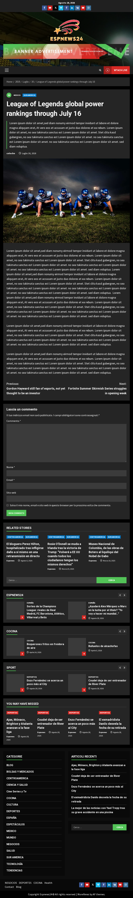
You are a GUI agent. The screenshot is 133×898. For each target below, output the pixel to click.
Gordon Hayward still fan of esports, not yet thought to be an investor (35, 388)
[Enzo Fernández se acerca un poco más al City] (82, 712)
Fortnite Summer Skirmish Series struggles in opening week (97, 388)
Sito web (11, 492)
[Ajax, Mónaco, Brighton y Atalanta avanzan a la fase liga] (20, 712)
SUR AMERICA (29, 95)
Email (10, 480)
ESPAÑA (30, 603)
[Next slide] (124, 595)
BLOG (9, 765)
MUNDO (11, 837)
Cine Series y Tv (16, 791)
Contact (9, 886)
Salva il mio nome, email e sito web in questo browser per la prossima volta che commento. (60, 505)
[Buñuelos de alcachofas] (77, 647)
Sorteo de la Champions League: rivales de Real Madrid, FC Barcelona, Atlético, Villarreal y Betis (15, 610)
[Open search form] (100, 70)
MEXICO (17, 95)
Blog (18, 886)
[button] (6, 70)
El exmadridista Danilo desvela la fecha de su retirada (112, 723)
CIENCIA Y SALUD (17, 784)
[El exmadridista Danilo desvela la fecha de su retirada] (113, 712)
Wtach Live (120, 70)
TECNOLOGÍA (14, 864)
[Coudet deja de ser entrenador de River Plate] (51, 712)
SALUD (10, 850)
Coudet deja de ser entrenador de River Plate (77, 683)
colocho (10, 153)
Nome (10, 467)
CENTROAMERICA (15, 537)
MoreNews (83, 894)
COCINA (30, 641)
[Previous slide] (120, 595)
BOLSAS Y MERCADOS (20, 771)
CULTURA (12, 804)
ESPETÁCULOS (15, 824)
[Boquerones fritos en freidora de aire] (15, 647)
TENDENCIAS (14, 870)
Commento (13, 420)
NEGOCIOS (12, 844)
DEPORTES (32, 677)
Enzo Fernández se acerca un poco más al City (15, 683)
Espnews (10, 560)
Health (48, 882)
